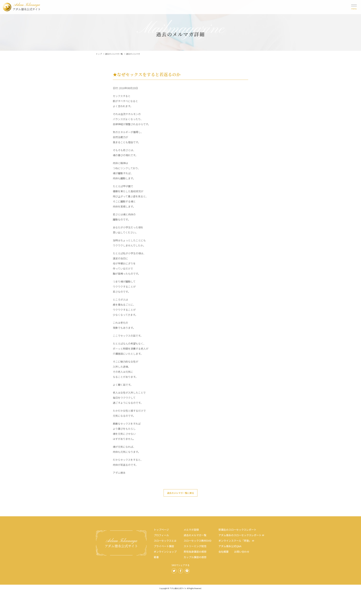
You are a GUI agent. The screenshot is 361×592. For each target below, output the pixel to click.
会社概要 (223, 551)
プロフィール (161, 535)
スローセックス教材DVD (197, 540)
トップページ (161, 529)
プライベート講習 (164, 546)
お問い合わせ (241, 551)
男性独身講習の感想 (195, 551)
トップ (99, 53)
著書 (156, 557)
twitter (174, 570)
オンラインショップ (165, 551)
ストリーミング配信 (195, 546)
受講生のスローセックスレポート (237, 529)
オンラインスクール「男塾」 (234, 540)
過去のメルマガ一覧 (114, 53)
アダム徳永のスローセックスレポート (239, 535)
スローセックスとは (165, 540)
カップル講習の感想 (195, 557)
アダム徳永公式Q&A (229, 546)
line (187, 570)
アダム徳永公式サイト (27, 7)
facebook (180, 570)
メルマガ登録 (191, 529)
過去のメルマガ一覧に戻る (180, 493)
